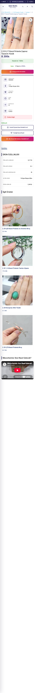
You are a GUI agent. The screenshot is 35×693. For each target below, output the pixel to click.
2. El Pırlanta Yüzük (17, 12)
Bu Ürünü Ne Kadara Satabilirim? (19, 139)
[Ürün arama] (23, 6)
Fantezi (27, 12)
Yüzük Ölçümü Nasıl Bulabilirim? (18, 127)
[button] (30, 20)
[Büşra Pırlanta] (13, 6)
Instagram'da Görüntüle (18, 71)
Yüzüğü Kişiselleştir (18, 133)
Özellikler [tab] (4, 148)
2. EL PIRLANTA (5, 12)
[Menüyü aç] (3, 6)
